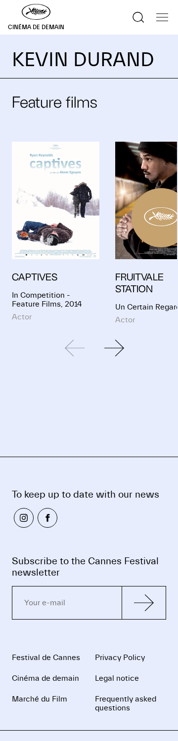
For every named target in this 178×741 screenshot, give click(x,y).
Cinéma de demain (45, 678)
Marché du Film (39, 699)
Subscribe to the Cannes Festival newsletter (85, 566)
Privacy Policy (120, 657)
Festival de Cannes (46, 657)
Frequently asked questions (125, 703)
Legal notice (117, 678)
